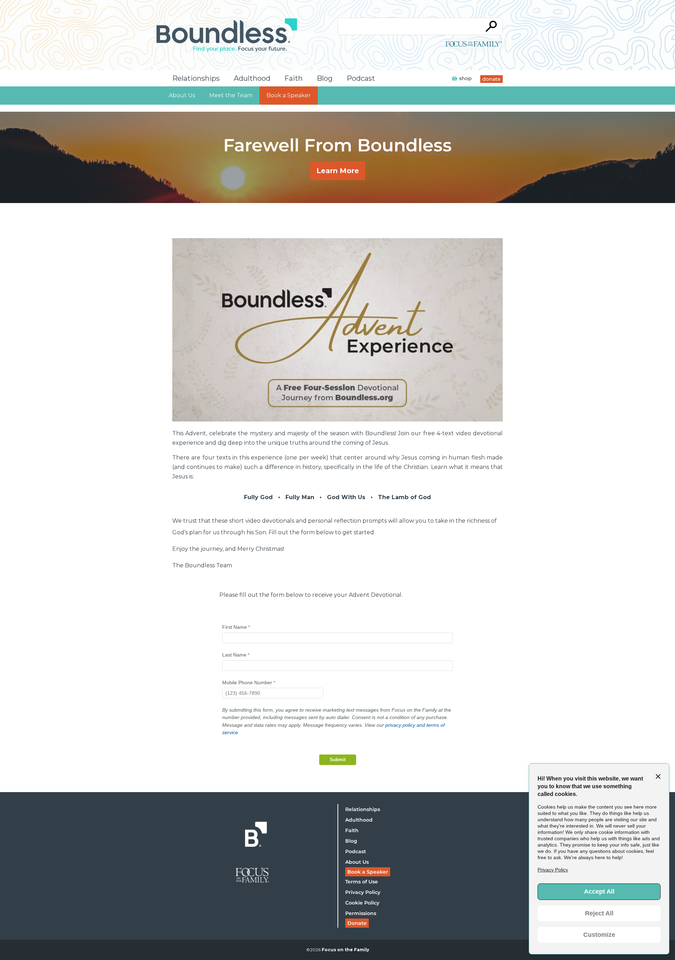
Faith (293, 78)
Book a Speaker (288, 95)
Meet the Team (230, 95)
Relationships (196, 78)
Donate (357, 923)
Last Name (234, 655)
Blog (325, 78)
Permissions (360, 913)
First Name (234, 627)
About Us (182, 95)
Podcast (361, 78)
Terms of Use (361, 882)
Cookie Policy (362, 903)
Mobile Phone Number (247, 682)
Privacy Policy (362, 892)
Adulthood (252, 78)
